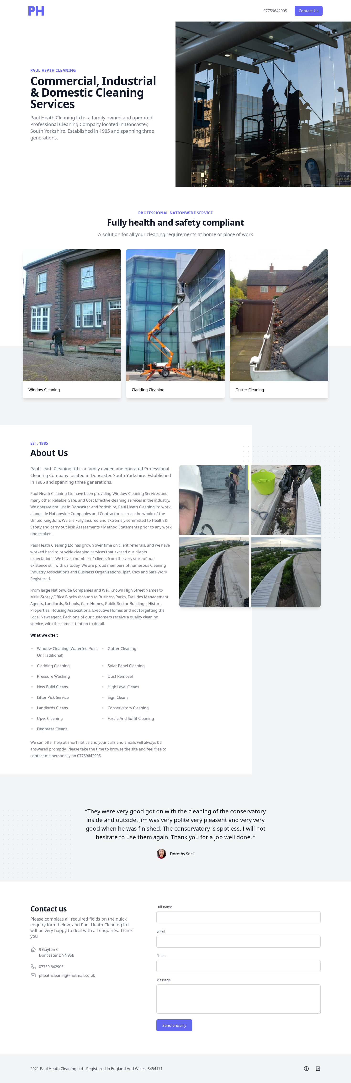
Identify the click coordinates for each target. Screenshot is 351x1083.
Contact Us (309, 10)
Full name (164, 907)
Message (163, 980)
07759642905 (275, 10)
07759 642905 (51, 966)
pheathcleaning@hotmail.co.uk (67, 975)
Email (160, 931)
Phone (161, 955)
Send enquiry (174, 1025)
